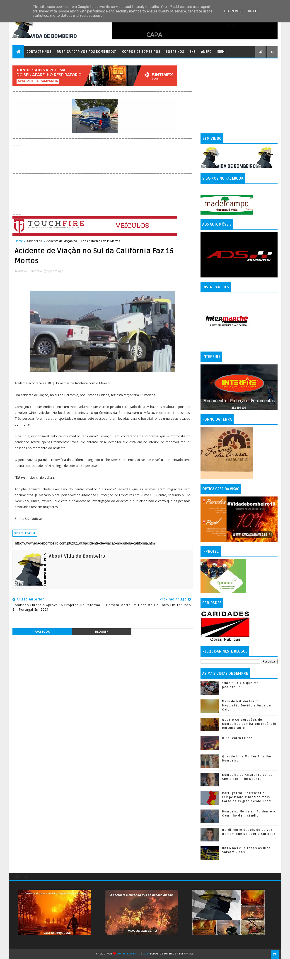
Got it (253, 11)
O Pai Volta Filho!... (238, 738)
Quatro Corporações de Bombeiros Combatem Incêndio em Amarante (249, 724)
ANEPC (206, 52)
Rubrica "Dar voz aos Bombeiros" (87, 52)
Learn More (233, 11)
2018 (146, 953)
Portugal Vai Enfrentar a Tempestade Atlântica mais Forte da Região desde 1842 (246, 797)
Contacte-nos (39, 52)
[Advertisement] (94, 157)
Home (19, 241)
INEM (221, 52)
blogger (101, 632)
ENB (193, 52)
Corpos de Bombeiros (141, 52)
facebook (42, 632)
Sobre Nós (175, 52)
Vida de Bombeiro (128, 953)
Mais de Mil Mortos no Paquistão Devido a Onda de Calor (246, 705)
